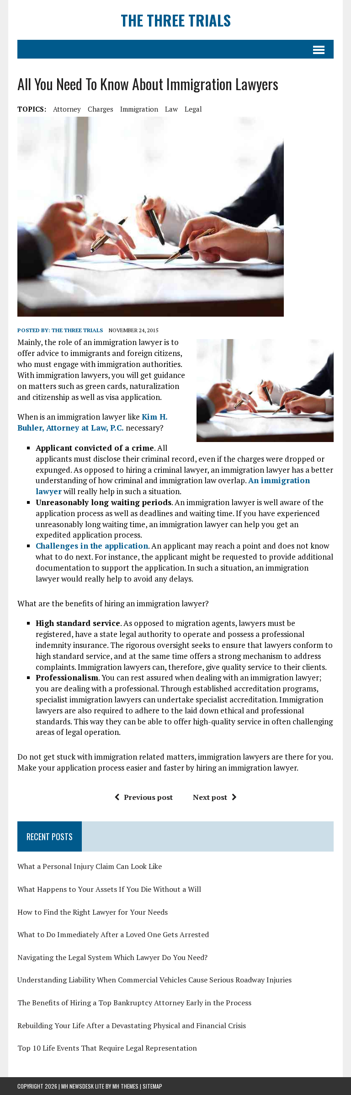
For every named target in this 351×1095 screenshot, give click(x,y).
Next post (210, 797)
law (171, 108)
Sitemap (152, 1086)
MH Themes (125, 1086)
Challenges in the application (92, 545)
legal (193, 108)
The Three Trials (77, 330)
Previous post (148, 797)
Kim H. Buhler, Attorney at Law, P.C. (92, 422)
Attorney (67, 108)
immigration (139, 108)
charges (100, 108)
